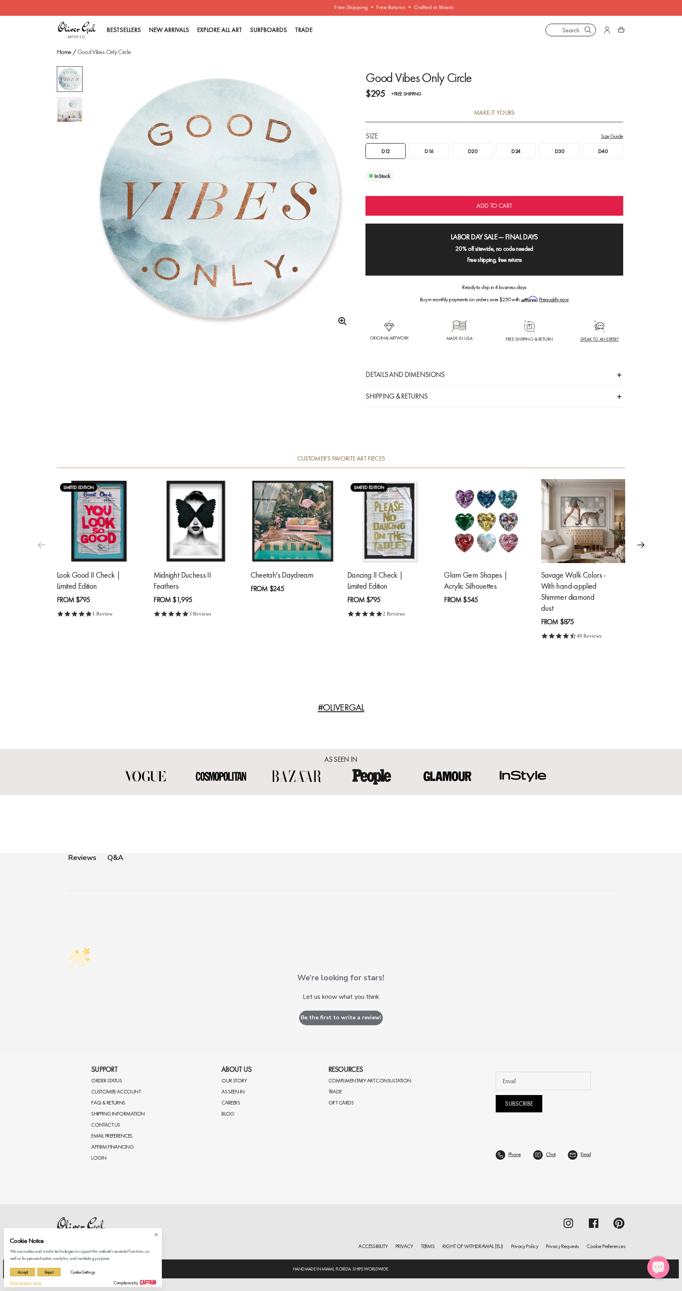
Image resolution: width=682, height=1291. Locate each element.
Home (64, 52)
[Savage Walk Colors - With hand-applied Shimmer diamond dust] (583, 521)
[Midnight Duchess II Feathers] (196, 521)
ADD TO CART (494, 205)
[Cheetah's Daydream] (293, 521)
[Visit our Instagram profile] (568, 1223)
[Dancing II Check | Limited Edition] (389, 521)
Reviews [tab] (82, 857)
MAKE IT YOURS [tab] (494, 113)
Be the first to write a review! (341, 1017)
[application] (658, 1267)
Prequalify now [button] (554, 299)
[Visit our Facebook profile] (593, 1223)
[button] (641, 544)
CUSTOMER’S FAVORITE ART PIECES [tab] (341, 459)
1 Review (102, 614)
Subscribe (519, 1103)
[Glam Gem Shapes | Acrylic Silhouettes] (486, 521)
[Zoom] (340, 321)
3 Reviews (200, 614)
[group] (220, 199)
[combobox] (570, 30)
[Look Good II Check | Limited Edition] (99, 521)
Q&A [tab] (115, 857)
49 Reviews (589, 636)
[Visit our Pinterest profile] (619, 1223)
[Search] (588, 30)
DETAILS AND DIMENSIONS (404, 374)
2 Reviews (394, 614)
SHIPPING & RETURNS (396, 396)
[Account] (607, 30)
